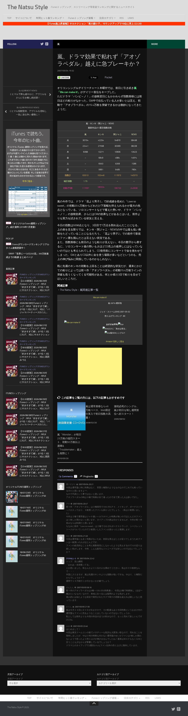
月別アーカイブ (15, 678)
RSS (122, 18)
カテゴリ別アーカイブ (108, 678)
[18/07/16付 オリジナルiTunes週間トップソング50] (12, 512)
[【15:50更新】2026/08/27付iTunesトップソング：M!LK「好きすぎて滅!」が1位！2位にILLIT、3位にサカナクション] (12, 323)
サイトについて (23, 18)
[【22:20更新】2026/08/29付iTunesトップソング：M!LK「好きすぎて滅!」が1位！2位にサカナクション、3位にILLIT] (12, 279)
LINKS (131, 18)
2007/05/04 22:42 (86, 558)
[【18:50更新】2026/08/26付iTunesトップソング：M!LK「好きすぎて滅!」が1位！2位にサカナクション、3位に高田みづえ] (12, 345)
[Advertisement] (94, 32)
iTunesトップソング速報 (80, 18)
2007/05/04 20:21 (85, 484)
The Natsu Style (27, 7)
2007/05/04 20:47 (80, 504)
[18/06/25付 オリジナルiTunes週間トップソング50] (12, 556)
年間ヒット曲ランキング (49, 18)
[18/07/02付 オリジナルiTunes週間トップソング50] (12, 541)
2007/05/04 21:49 (80, 536)
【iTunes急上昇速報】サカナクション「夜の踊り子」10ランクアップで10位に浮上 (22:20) (94, 23)
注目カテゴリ (106, 18)
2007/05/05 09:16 (84, 587)
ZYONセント (71, 558)
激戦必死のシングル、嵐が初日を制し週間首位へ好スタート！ (126, 410)
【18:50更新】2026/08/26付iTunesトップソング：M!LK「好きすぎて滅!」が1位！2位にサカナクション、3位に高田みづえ (34, 353)
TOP (9, 18)
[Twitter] (42, 44)
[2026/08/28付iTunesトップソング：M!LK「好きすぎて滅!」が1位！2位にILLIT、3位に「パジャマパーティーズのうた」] (12, 301)
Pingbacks (90, 476)
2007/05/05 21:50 (82, 607)
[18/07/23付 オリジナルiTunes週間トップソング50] (12, 497)
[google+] (46, 44)
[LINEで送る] (63, 77)
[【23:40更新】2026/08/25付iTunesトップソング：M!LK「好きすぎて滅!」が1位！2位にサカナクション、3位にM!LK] (12, 371)
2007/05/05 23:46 (80, 626)
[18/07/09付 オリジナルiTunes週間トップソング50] (12, 527)
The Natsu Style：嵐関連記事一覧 (79, 289)
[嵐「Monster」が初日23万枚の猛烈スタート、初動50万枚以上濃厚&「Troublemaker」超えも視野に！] (71, 416)
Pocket (108, 77)
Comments (69, 476)
